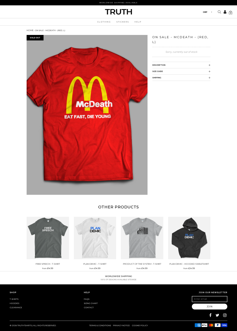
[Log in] (224, 12)
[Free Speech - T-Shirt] (48, 238)
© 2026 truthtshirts (21, 325)
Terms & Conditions (100, 325)
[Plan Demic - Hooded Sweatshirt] (189, 238)
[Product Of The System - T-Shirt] (142, 238)
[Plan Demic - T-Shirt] (95, 238)
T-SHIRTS (14, 299)
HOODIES (14, 303)
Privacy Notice (121, 325)
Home (30, 30)
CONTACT (89, 307)
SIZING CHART (91, 303)
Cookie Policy (140, 325)
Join (209, 306)
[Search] (219, 12)
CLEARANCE (16, 307)
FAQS (86, 299)
